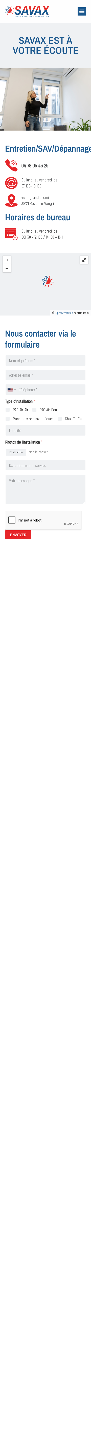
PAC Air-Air (20, 409)
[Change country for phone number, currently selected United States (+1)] (11, 389)
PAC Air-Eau (48, 409)
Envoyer (18, 535)
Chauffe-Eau (74, 418)
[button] (82, 11)
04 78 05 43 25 (34, 165)
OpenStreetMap (64, 313)
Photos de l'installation (23, 442)
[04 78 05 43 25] (11, 165)
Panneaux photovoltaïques (33, 418)
